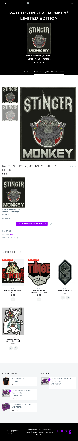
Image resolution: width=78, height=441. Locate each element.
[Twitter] (11, 237)
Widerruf (27, 432)
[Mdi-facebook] (58, 431)
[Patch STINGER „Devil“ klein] (13, 272)
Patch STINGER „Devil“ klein (13, 291)
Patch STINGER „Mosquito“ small (13, 340)
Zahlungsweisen (32, 429)
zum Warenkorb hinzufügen (32, 223)
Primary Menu (72, 3)
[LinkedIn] (17, 237)
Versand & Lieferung (38, 432)
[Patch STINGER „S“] (65, 272)
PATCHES (13, 235)
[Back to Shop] (73, 166)
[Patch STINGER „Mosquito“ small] (13, 321)
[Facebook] (8, 237)
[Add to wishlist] (13, 299)
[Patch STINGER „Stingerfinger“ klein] (39, 272)
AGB (40, 429)
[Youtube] (62, 431)
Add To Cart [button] (63, 298)
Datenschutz (47, 429)
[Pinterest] (14, 237)
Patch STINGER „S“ (65, 290)
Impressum (49, 432)
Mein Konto (39, 435)
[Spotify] (70, 433)
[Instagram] (66, 431)
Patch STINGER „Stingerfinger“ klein (39, 291)
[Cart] (5, 3)
